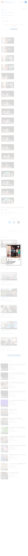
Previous (10, 260)
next (17, 251)
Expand (18, 247)
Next (12, 260)
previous (10, 251)
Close (19, 260)
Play (8, 260)
